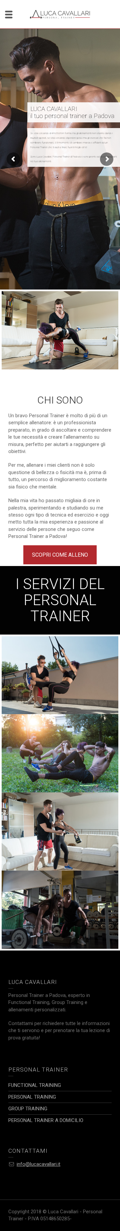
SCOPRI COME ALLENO (60, 555)
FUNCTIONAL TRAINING (60, 653)
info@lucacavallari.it (38, 1164)
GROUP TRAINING (60, 724)
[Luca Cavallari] (60, 14)
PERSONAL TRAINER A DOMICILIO (60, 807)
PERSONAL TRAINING (60, 881)
